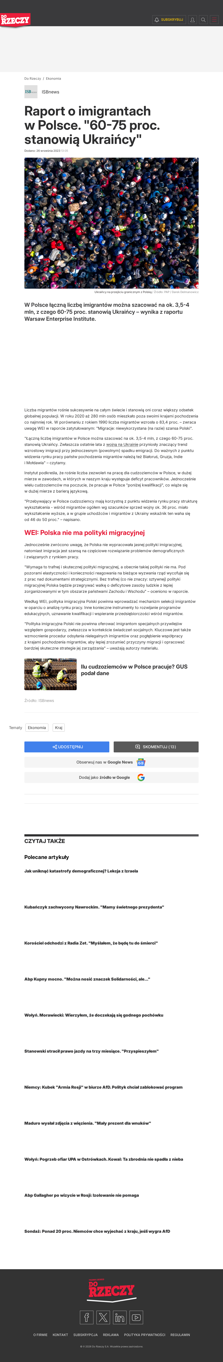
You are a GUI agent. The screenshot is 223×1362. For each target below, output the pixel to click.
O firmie (40, 1335)
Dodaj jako (104, 777)
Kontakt (60, 1335)
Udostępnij (70, 747)
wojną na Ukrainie (122, 444)
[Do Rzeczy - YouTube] (136, 1317)
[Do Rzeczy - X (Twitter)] (103, 1317)
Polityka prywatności (144, 1335)
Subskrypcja (85, 1335)
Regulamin (180, 1335)
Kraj (58, 727)
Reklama (111, 1335)
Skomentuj (158, 747)
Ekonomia (37, 727)
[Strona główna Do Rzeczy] (15, 21)
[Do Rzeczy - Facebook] (86, 1317)
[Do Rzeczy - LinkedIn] (120, 1317)
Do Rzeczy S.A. (100, 1346)
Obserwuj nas (104, 762)
